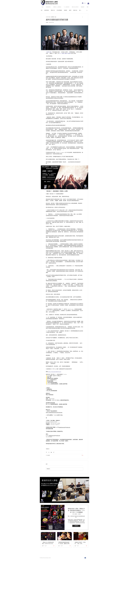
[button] (88, 3)
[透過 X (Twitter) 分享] (48, 452)
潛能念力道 (53, 10)
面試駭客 (65, 10)
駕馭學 (70, 10)
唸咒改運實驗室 (59, 10)
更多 (80, 10)
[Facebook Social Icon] (85, 557)
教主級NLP (47, 448)
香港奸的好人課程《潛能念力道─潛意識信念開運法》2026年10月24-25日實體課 (76, 510)
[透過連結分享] (53, 452)
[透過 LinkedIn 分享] (51, 452)
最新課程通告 (46, 10)
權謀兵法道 (75, 10)
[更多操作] (82, 17)
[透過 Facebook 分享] (46, 452)
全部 (41, 10)
